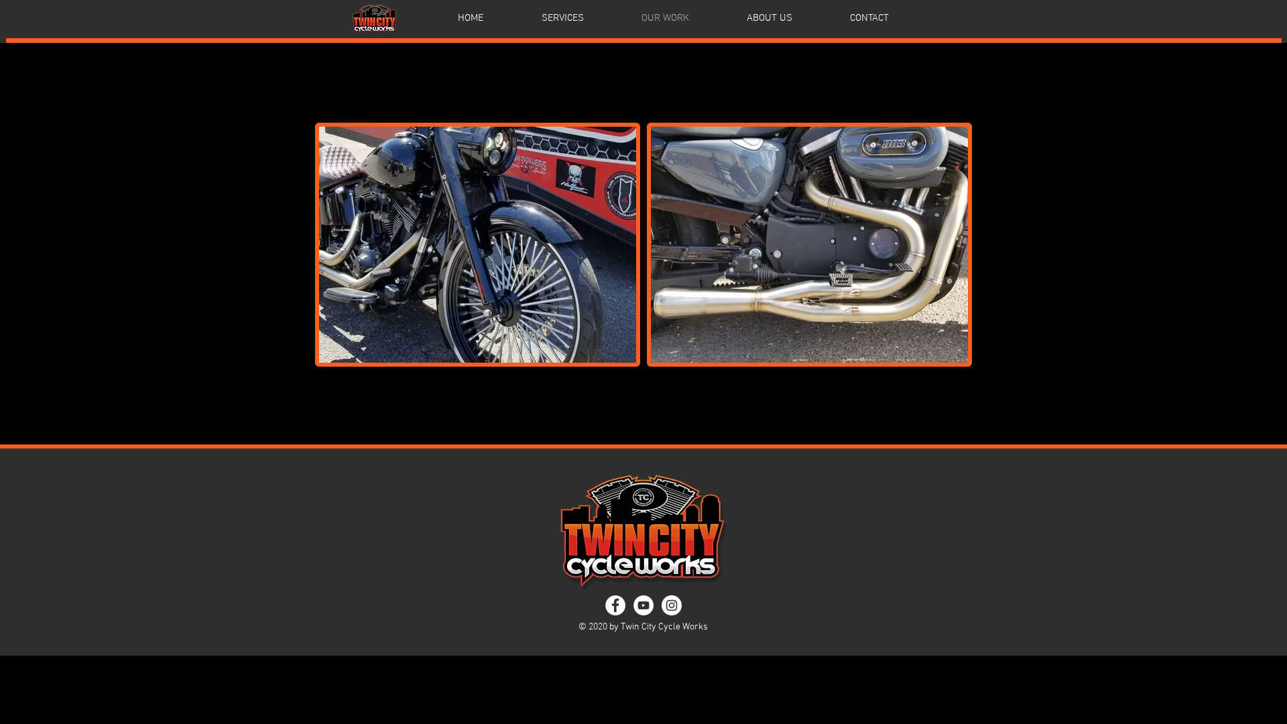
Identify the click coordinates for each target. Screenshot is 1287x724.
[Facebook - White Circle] (615, 605)
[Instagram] (672, 605)
